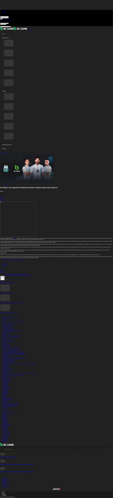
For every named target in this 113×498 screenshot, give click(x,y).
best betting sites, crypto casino (7, 360)
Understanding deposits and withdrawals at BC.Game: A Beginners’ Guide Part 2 (17, 464)
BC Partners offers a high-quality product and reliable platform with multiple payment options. (18, 363)
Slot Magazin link (5, 426)
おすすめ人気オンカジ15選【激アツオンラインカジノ (10, 331)
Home (3, 33)
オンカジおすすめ (5, 319)
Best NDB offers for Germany (7, 398)
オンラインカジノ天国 (5, 434)
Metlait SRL (4, 417)
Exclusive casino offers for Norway (8, 406)
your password (11, 17)
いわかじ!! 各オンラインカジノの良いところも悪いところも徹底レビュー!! (14, 321)
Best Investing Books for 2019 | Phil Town (8, 457)
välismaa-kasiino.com (6, 420)
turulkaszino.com (5, 430)
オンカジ (3, 320)
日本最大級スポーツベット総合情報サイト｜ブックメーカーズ (12, 335)
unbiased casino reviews (6, 378)
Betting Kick (4, 396)
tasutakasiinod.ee (5, 418)
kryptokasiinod (4, 439)
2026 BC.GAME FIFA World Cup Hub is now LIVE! (13, 131)
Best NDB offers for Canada (7, 397)
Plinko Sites (4, 395)
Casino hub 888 (4, 388)
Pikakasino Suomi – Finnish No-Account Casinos (10, 405)
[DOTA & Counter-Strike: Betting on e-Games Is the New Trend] (5, 300)
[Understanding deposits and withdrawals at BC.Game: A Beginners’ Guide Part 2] (2, 462)
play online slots (5, 356)
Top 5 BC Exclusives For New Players (11, 48)
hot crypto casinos (5, 366)
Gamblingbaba (4, 384)
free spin (3, 339)
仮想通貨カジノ (4, 374)
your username (11, 16)
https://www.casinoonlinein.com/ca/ (8, 377)
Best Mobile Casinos (5, 372)
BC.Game (14, 238)
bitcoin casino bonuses (6, 340)
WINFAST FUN (4, 333)
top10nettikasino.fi (5, 423)
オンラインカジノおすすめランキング (8, 316)
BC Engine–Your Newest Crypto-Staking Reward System (15, 121)
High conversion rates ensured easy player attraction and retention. (14, 354)
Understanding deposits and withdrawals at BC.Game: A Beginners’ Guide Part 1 (17, 471)
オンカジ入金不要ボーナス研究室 (7, 329)
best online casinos (5, 364)
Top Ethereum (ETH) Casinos (7, 370)
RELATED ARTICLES (3, 283)
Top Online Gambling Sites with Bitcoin (8, 361)
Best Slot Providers (5, 402)
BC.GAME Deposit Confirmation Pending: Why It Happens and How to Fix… (19, 68)
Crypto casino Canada (6, 355)
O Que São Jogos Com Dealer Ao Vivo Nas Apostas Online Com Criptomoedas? (18, 275)
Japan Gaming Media (5, 332)
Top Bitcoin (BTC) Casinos (6, 368)
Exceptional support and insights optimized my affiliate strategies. (13, 353)
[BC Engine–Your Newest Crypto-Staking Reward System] (9, 119)
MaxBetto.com (4, 401)
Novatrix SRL (4, 413)
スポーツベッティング (5, 343)
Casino (3, 10)
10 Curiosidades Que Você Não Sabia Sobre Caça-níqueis (16, 274)
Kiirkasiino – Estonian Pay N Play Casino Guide (10, 403)
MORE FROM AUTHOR (10, 283)
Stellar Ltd (4, 414)
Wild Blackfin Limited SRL (6, 415)
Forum (3, 11)
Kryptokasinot (4, 407)
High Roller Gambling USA (6, 386)
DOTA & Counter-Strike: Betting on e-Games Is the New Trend (11, 302)
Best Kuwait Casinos (5, 392)
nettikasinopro (4, 436)
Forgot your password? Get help (6, 19)
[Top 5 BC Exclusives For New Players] (9, 46)
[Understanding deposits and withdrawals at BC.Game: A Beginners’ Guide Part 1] (2, 469)
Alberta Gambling (5, 394)
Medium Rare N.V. (5, 416)
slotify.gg (3, 441)
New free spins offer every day (7, 399)
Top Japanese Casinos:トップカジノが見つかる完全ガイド (11, 358)
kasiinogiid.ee (4, 419)
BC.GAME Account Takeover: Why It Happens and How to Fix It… (17, 78)
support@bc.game (8, 449)
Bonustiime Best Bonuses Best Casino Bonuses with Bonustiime (13, 375)
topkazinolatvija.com (5, 425)
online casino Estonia (5, 387)
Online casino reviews (6, 381)
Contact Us (4, 494)
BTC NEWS (4, 91)
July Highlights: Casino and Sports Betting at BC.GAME (15, 87)
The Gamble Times (5, 389)
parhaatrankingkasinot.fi (6, 424)
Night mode (4, 12)
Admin (1, 191)
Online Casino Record (6, 433)
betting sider (4, 342)
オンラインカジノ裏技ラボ (6, 334)
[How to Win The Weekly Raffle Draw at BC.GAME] (9, 56)
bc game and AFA (5, 263)
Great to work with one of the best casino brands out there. (12, 351)
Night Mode (4, 148)
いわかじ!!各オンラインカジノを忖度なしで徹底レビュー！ (11, 336)
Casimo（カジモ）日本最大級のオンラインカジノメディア (11, 318)
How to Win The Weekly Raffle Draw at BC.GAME (14, 58)
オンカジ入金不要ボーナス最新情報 (7, 327)
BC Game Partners (6, 153)
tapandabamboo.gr (5, 428)
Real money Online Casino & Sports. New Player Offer (11, 347)
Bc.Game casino (5, 367)
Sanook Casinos (5, 393)
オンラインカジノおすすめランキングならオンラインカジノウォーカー (13, 323)
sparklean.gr (4, 427)
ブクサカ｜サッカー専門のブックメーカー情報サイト (10, 349)
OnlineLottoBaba (5, 383)
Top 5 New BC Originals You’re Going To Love (8, 312)
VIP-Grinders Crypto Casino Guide (8, 412)
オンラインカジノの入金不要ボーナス (8, 325)
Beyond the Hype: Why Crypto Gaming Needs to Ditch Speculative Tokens (19, 111)
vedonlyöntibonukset (5, 344)
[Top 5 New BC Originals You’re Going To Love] (5, 310)
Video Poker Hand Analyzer (6, 144)
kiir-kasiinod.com (5, 422)
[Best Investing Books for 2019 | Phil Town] (2, 455)
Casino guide (4, 376)
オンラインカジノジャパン (6, 435)
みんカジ (3, 322)
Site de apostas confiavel (6, 345)
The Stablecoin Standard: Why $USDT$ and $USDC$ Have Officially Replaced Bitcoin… (22, 141)
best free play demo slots (6, 365)
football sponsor (5, 264)
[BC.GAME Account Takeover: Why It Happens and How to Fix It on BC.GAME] (9, 75)
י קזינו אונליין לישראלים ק (5, 379)
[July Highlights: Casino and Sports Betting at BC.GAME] (9, 85)
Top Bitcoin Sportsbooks (6, 362)
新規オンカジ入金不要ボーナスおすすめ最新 (9, 337)
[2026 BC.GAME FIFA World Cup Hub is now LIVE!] (9, 129)
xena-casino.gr (4, 429)
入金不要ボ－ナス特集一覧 (6, 326)
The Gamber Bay (5, 385)
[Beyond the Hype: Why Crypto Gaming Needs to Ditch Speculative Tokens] (9, 109)
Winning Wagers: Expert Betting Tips (8, 341)
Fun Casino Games (5, 371)
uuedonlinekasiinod (5, 437)
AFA (2, 262)
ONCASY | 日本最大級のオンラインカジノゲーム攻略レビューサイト (13, 330)
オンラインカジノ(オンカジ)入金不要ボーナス (9, 350)
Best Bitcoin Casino (5, 37)
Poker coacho (4, 346)
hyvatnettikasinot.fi (5, 440)
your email (10, 23)
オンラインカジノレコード (6, 431)
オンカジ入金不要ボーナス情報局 (7, 324)
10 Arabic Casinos (5, 391)
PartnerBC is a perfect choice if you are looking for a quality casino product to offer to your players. (19, 373)
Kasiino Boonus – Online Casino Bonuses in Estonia (10, 404)
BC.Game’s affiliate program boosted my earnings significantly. (13, 352)
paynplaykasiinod (5, 438)
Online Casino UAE (5, 408)
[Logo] (7, 29)
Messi (3, 266)
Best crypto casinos (5, 410)
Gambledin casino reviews (6, 382)
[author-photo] (2, 279)
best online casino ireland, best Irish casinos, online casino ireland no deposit (15, 357)
